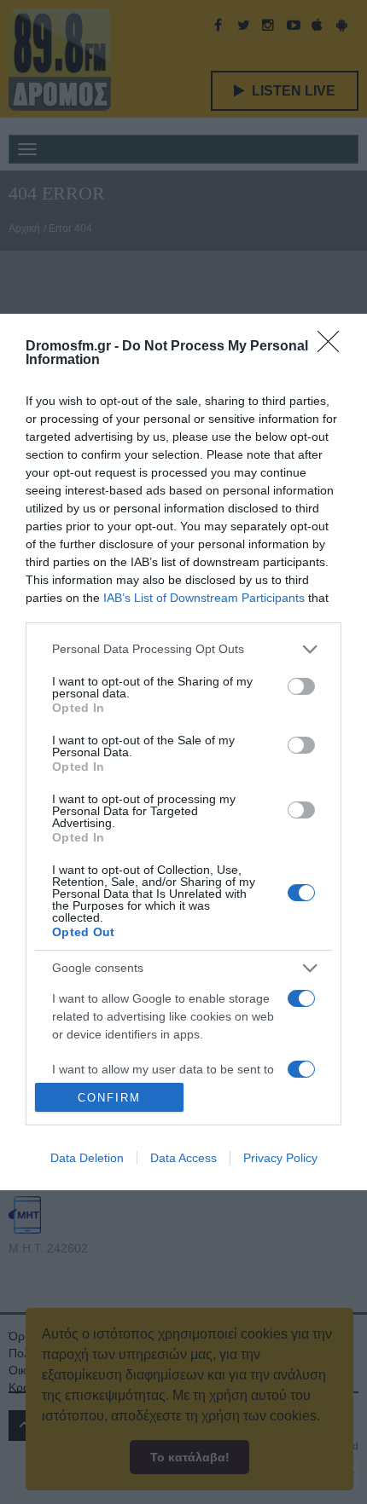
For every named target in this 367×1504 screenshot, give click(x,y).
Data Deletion (87, 1158)
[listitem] (183, 649)
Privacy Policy (280, 1158)
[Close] (333, 347)
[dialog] (183, 752)
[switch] (301, 686)
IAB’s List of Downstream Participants (204, 597)
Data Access (183, 1158)
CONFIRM (109, 1097)
